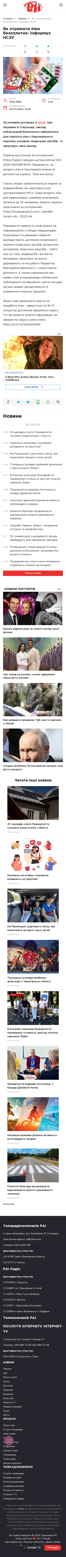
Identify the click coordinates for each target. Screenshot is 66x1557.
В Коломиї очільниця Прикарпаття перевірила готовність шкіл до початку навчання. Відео (32, 1033)
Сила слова (9, 1434)
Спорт (6, 1411)
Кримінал (8, 1394)
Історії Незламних (13, 1430)
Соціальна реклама (13, 1486)
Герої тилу (9, 1425)
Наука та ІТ (9, 1402)
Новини (12, 88)
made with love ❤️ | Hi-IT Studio (33, 1539)
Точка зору (9, 1459)
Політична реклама (13, 1482)
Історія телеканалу (13, 1474)
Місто (6, 1415)
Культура (8, 1398)
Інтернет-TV (10, 1494)
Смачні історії (10, 1451)
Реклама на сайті (12, 1478)
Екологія (8, 1386)
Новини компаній (12, 1407)
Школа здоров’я (12, 1463)
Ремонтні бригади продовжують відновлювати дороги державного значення (30, 1190)
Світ (5, 1373)
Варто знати (10, 1377)
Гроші (6, 1382)
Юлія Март (16, 100)
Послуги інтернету (13, 1490)
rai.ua (21, 1509)
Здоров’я (8, 1390)
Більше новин (33, 573)
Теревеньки (9, 1455)
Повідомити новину (14, 1499)
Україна (7, 1369)
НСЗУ (42, 122)
